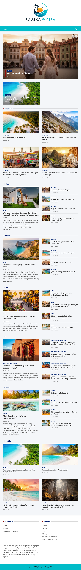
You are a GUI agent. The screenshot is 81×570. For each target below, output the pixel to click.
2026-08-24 (54, 309)
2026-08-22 (8, 102)
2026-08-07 (45, 177)
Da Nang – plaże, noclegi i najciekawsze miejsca (61, 294)
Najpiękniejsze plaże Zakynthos (63, 253)
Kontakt (5, 528)
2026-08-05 (54, 428)
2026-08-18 (45, 142)
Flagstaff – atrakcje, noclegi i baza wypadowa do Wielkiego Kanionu (63, 344)
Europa (7, 236)
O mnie (5, 526)
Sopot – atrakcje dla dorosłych (63, 209)
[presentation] (73, 36)
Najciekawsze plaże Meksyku (14, 137)
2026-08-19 (12, 76)
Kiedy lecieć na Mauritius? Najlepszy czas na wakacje (61, 424)
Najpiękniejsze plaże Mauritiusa (64, 402)
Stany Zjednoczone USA (10, 363)
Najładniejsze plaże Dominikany (55, 470)
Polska (12, 70)
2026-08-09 (54, 416)
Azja (6, 287)
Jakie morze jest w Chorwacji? (63, 272)
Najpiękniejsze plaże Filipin (62, 327)
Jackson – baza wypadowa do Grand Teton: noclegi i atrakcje (63, 378)
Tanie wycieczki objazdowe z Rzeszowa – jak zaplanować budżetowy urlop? (20, 174)
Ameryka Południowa (49, 537)
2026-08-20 (6, 269)
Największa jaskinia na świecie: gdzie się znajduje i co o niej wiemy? (58, 506)
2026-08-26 (6, 218)
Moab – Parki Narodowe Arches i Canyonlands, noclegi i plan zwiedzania (64, 367)
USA (6, 337)
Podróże (8, 95)
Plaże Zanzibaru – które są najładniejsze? (14, 417)
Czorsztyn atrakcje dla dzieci (24, 73)
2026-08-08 (6, 177)
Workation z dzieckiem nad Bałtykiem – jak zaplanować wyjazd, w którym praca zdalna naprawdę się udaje (21, 215)
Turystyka (8, 108)
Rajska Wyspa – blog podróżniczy (46, 567)
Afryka (6, 387)
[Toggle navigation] (5, 28)
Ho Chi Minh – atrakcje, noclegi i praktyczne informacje (64, 305)
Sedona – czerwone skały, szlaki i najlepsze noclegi (64, 355)
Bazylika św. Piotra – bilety (62, 262)
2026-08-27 (6, 370)
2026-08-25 (54, 298)
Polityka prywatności (10, 531)
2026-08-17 (54, 223)
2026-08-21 (6, 140)
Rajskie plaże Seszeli (59, 393)
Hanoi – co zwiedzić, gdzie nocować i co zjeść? (61, 317)
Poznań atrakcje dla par (60, 190)
